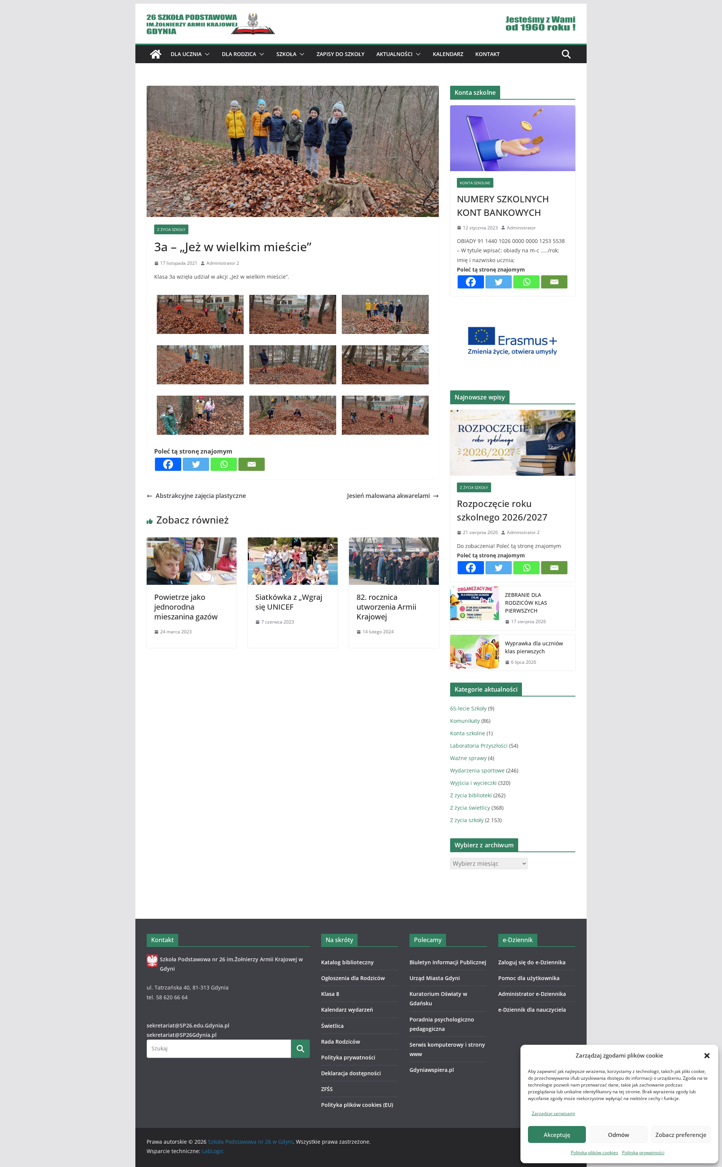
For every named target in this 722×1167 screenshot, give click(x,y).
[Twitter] (196, 464)
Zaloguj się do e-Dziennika (532, 962)
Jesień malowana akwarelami (388, 496)
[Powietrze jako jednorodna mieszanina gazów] (192, 543)
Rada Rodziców (340, 1041)
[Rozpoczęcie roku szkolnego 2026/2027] (512, 443)
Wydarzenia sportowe (477, 770)
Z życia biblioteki (471, 795)
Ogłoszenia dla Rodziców (353, 978)
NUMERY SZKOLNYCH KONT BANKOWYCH (503, 206)
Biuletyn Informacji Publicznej (448, 962)
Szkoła (286, 54)
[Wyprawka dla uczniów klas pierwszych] (474, 653)
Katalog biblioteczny (347, 962)
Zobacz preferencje (681, 1134)
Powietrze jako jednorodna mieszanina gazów (186, 607)
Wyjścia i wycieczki (473, 782)
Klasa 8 (330, 993)
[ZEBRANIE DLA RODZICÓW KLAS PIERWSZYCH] (474, 608)
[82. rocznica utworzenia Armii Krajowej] (394, 543)
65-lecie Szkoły (468, 708)
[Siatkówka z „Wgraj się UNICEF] (293, 543)
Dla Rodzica (239, 54)
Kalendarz (448, 54)
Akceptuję (557, 1134)
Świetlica (332, 1025)
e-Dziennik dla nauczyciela (532, 1009)
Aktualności (394, 54)
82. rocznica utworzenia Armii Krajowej (386, 607)
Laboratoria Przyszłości (479, 745)
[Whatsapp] (224, 464)
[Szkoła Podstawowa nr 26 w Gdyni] (156, 54)
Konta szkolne (475, 182)
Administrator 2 (222, 263)
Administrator (521, 228)
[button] (707, 1055)
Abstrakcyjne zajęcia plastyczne (201, 496)
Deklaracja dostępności (351, 1073)
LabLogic (213, 1151)
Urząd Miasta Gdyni (435, 978)
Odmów (618, 1134)
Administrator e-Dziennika (532, 993)
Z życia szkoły (171, 229)
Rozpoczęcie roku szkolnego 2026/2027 (502, 510)
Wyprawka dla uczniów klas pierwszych (534, 647)
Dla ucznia (186, 54)
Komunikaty (465, 720)
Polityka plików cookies (594, 1152)
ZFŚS (327, 1089)
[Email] (251, 464)
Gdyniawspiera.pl (432, 1069)
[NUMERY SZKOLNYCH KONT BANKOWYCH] (512, 138)
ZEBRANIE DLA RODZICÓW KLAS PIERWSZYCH (526, 602)
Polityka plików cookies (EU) (357, 1104)
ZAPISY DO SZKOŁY (340, 54)
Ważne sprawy (468, 758)
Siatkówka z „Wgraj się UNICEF (288, 602)
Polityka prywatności (643, 1152)
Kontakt (487, 54)
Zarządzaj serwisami (553, 1113)
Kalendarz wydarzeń (347, 1009)
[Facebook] (168, 464)
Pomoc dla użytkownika (529, 978)
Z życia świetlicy (470, 807)
